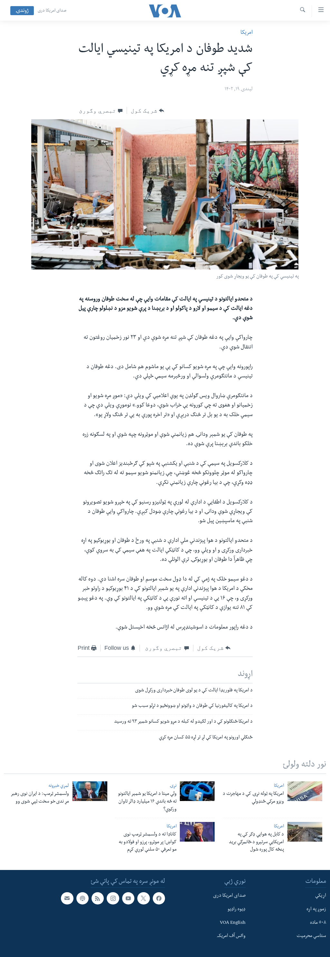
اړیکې (320, 896)
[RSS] (98, 898)
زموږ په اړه (316, 910)
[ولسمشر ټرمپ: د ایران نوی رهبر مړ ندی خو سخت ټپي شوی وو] (90, 791)
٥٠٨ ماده (318, 923)
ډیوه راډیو (237, 910)
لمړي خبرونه (58, 786)
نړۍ (173, 786)
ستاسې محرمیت (311, 936)
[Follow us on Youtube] (128, 898)
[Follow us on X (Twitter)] (143, 898)
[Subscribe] (67, 898)
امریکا (246, 33)
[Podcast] (82, 898)
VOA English (233, 923)
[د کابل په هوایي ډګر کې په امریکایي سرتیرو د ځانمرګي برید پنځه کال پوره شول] (304, 832)
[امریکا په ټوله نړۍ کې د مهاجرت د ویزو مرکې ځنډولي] (304, 791)
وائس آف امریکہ (231, 936)
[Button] (147, 110)
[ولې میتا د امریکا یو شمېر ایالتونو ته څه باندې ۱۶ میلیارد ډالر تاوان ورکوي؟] (197, 791)
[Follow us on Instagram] (113, 898)
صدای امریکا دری (52, 11)
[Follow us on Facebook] (159, 898)
